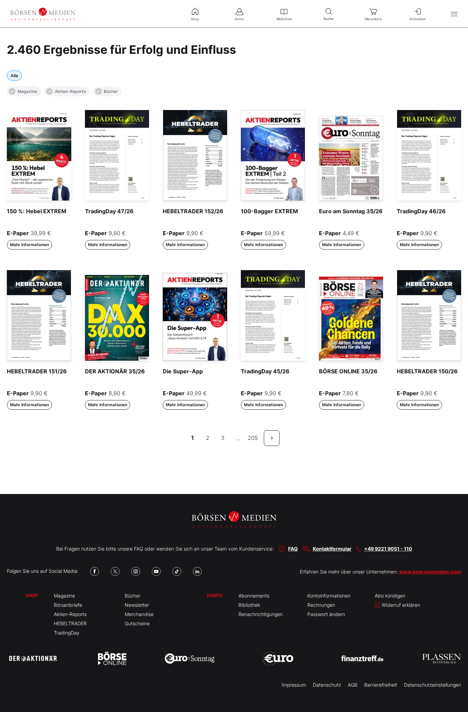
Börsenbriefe (68, 605)
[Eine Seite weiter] (272, 438)
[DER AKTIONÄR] (33, 658)
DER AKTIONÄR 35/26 (115, 371)
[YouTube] (156, 571)
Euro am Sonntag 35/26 (351, 211)
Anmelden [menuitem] (417, 19)
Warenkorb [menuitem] (373, 19)
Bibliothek (249, 605)
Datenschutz (327, 685)
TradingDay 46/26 (421, 211)
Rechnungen (321, 605)
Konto (215, 595)
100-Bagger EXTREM (269, 211)
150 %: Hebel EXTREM (36, 211)
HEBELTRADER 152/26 (193, 211)
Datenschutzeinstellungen (432, 685)
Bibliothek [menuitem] (284, 19)
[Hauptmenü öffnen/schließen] (454, 14)
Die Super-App (183, 371)
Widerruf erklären (400, 605)
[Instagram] (135, 571)
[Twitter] (115, 571)
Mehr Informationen (29, 244)
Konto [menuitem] (239, 19)
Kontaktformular (332, 549)
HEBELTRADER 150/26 (427, 371)
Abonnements (253, 596)
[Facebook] (94, 571)
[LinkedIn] (197, 571)
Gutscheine (137, 623)
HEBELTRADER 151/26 (37, 371)
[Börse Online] (112, 658)
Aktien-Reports (70, 91)
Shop (31, 595)
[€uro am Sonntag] (189, 658)
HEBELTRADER (70, 623)
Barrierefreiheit (380, 685)
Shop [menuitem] (195, 19)
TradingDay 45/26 (265, 371)
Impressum (294, 685)
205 (253, 437)
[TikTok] (176, 571)
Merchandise (139, 614)
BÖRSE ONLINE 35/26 (348, 371)
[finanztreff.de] (362, 658)
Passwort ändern (326, 614)
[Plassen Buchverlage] (441, 658)
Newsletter (137, 605)
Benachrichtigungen (260, 614)
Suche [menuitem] (328, 19)
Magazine (27, 91)
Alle (14, 75)
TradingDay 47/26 (109, 211)
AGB (352, 685)
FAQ (293, 549)
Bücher (111, 91)
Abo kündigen (390, 596)
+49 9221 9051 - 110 (388, 549)
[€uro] (278, 658)
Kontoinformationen (328, 596)
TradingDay (66, 633)
